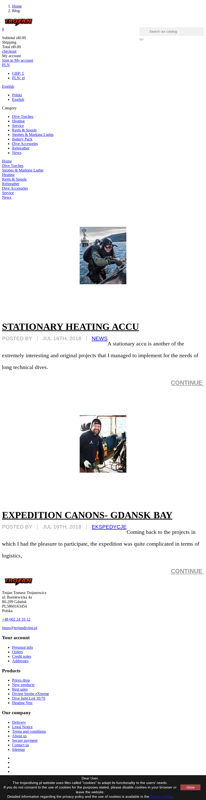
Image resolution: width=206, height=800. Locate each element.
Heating (18, 121)
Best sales (20, 689)
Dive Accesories (25, 143)
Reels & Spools (24, 130)
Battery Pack (22, 139)
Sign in (8, 60)
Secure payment (24, 740)
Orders (17, 652)
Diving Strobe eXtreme (30, 694)
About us (19, 736)
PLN (6, 65)
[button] (103, 29)
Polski (17, 95)
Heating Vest (22, 703)
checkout (9, 51)
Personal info (22, 647)
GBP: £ (18, 73)
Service (18, 125)
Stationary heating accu (70, 326)
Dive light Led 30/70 (28, 698)
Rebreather (20, 148)
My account (23, 60)
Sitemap (18, 749)
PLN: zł (18, 78)
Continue (187, 382)
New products (23, 685)
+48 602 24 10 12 (16, 619)
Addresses (20, 661)
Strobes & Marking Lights (33, 134)
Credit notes (21, 656)
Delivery (19, 722)
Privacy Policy (161, 796)
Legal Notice (22, 727)
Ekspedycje (109, 527)
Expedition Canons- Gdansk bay (87, 515)
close (190, 787)
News (16, 153)
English (8, 86)
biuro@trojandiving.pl (19, 628)
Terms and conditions (29, 731)
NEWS (100, 338)
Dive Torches (22, 116)
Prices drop (21, 680)
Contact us (20, 745)
